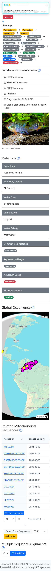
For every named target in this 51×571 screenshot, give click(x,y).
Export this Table (15, 513)
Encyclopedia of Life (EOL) (19, 99)
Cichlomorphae (10, 53)
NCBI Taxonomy (14, 77)
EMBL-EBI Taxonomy (16, 82)
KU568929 (9, 506)
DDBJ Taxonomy (14, 88)
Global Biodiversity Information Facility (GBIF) (25, 106)
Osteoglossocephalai (12, 36)
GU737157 (9, 493)
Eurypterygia (9, 43)
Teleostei (24, 33)
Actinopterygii (10, 30)
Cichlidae (7, 56)
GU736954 (9, 486)
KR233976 (9, 500)
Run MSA (19, 553)
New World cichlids (26, 56)
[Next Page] (44, 519)
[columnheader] (37, 439)
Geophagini (27, 59)
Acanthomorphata (11, 46)
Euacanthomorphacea (35, 46)
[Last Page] (25, 525)
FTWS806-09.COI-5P (14, 480)
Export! (12, 536)
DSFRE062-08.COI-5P (14, 453)
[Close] (46, 4)
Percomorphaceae (11, 49)
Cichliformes (29, 53)
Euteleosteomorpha (12, 40)
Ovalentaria (30, 49)
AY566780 (9, 446)
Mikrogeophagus (11, 62)
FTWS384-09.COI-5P (14, 473)
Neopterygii (9, 33)
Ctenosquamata (28, 43)
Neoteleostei (32, 40)
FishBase (11, 93)
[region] (25, 366)
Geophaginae (9, 59)
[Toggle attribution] (46, 416)
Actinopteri (27, 30)
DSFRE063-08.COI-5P (14, 460)
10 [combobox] (7, 518)
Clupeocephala (34, 36)
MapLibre (40, 416)
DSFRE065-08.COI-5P (14, 466)
